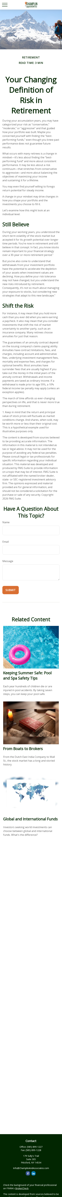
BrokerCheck (21, 1188)
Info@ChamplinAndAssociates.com (31, 1168)
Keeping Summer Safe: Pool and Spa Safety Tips (27, 675)
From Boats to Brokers (23, 748)
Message (7, 561)
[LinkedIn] (33, 1173)
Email (5, 541)
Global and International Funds (30, 818)
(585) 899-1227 (34, 1146)
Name (6, 522)
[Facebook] (28, 1173)
